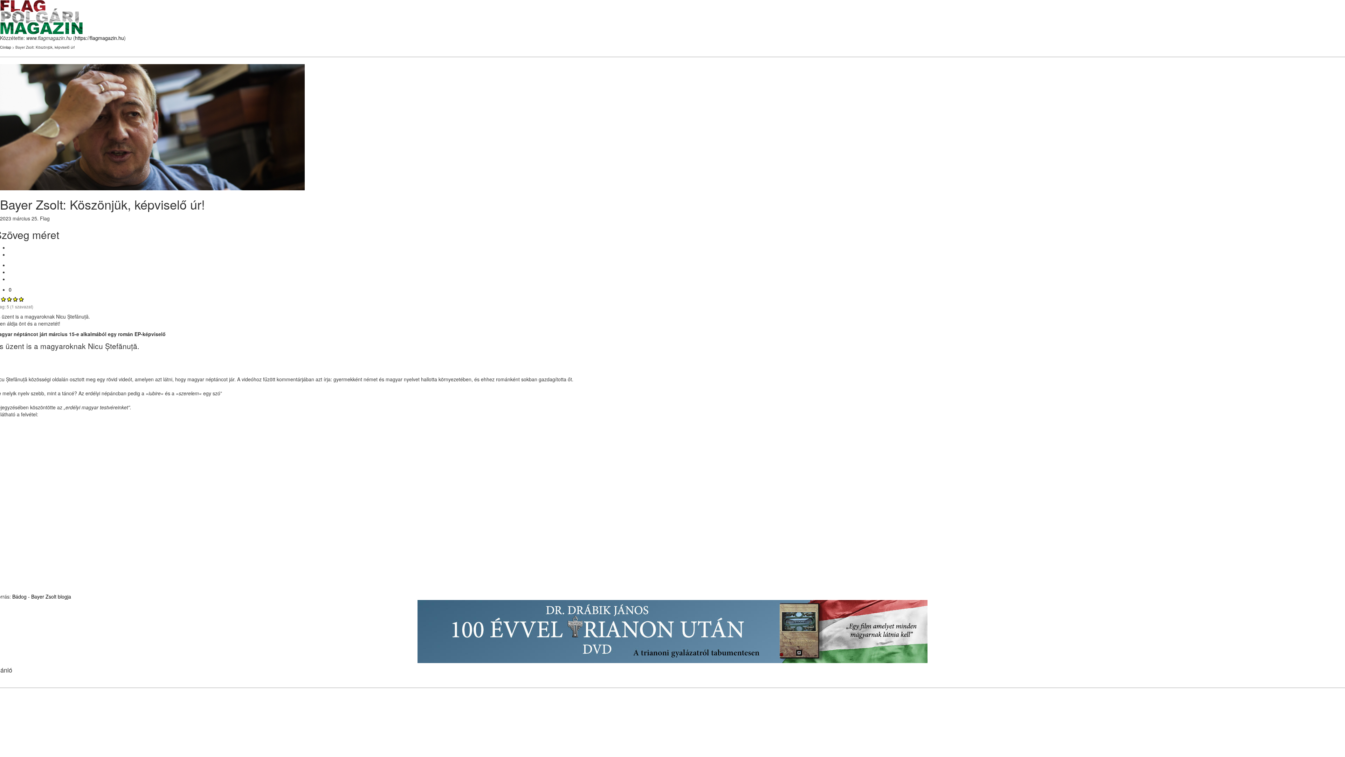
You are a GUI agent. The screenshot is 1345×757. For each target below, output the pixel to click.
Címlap (5, 47)
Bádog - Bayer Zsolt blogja (41, 596)
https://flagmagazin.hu (99, 37)
